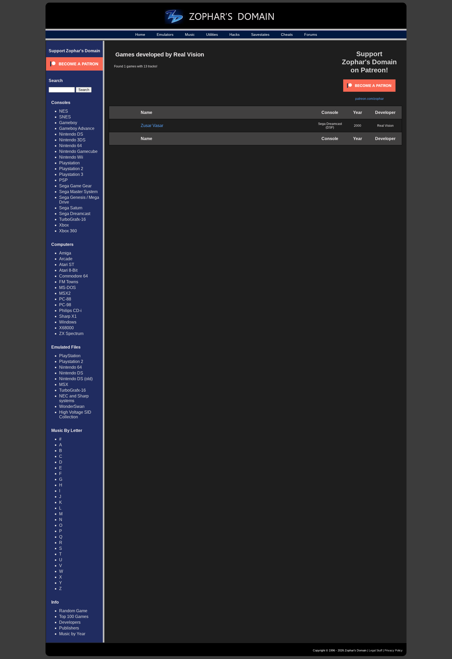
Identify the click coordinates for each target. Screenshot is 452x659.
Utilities (212, 34)
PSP (63, 180)
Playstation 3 (71, 174)
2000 (357, 126)
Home (140, 34)
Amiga (65, 253)
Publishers (69, 628)
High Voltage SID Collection (75, 414)
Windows (67, 322)
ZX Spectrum (71, 333)
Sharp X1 (68, 316)
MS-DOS (67, 287)
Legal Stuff (375, 650)
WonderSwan (71, 406)
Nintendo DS (71, 134)
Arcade (65, 259)
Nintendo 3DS (72, 140)
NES (63, 111)
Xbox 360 (68, 231)
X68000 (66, 328)
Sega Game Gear (75, 186)
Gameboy (68, 122)
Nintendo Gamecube (78, 151)
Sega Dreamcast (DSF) (330, 125)
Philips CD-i (70, 310)
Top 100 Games (73, 616)
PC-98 (65, 305)
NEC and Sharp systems (74, 398)
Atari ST (66, 264)
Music (190, 34)
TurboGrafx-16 (72, 219)
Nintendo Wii (71, 157)
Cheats (287, 34)
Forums (310, 34)
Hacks (234, 34)
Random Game (73, 611)
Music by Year (72, 634)
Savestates (260, 34)
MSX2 (65, 293)
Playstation (69, 163)
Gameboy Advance (76, 128)
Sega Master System (78, 191)
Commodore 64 (73, 276)
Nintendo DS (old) (76, 379)
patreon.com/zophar (369, 99)
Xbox (64, 225)
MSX (63, 384)
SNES (65, 117)
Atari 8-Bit (68, 270)
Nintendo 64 (70, 145)
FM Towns (68, 282)
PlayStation (70, 356)
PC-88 (65, 299)
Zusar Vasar (152, 125)
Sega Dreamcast (74, 213)
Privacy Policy (394, 650)
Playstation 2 (71, 168)
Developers (70, 622)
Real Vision (385, 126)
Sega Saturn (70, 208)
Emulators (165, 34)
